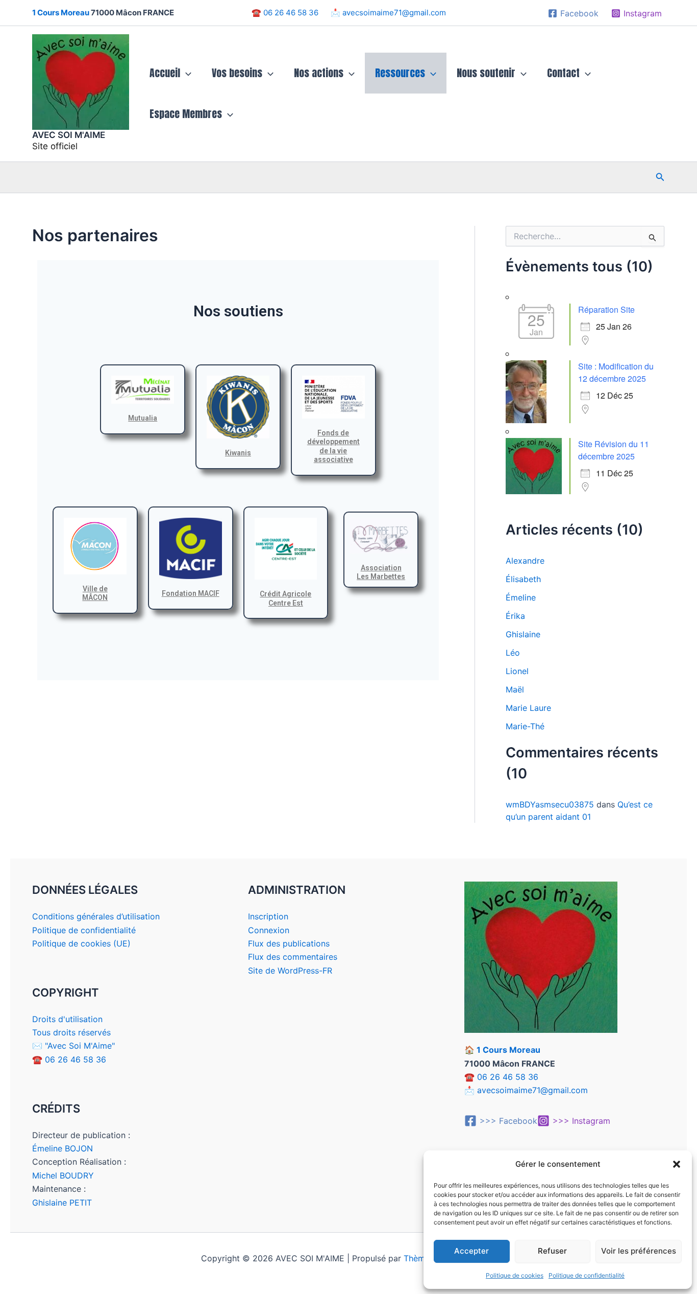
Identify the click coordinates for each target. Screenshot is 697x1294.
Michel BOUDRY (63, 1175)
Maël (515, 689)
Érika (515, 616)
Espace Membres (186, 114)
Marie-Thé (525, 726)
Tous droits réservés (71, 1032)
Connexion (268, 930)
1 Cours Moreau (60, 12)
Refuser (552, 1251)
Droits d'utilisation (67, 1019)
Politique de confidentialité (587, 1275)
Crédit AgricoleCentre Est (285, 598)
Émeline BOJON (62, 1148)
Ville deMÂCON (95, 593)
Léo (513, 653)
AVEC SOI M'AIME (68, 135)
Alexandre (525, 561)
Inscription (268, 916)
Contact (563, 73)
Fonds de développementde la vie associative (333, 446)
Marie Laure (528, 708)
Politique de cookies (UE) (81, 943)
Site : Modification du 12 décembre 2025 (616, 372)
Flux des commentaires (292, 957)
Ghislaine (523, 634)
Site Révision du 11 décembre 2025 (613, 450)
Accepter (471, 1251)
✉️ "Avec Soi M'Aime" (73, 1046)
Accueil (165, 73)
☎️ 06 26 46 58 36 (290, 12)
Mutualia (142, 418)
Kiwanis (238, 453)
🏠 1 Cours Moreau (502, 1050)
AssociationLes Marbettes (381, 572)
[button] (676, 1164)
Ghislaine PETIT (62, 1202)
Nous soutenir (486, 73)
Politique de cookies (514, 1275)
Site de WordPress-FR (290, 970)
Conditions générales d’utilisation (96, 916)
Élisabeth (523, 579)
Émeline (521, 597)
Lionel (517, 671)
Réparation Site (606, 309)
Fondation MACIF (190, 593)
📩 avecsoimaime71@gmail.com (387, 12)
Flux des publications (289, 943)
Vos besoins (237, 73)
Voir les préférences (638, 1251)
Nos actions (318, 73)
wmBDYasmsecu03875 (550, 804)
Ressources (400, 73)
